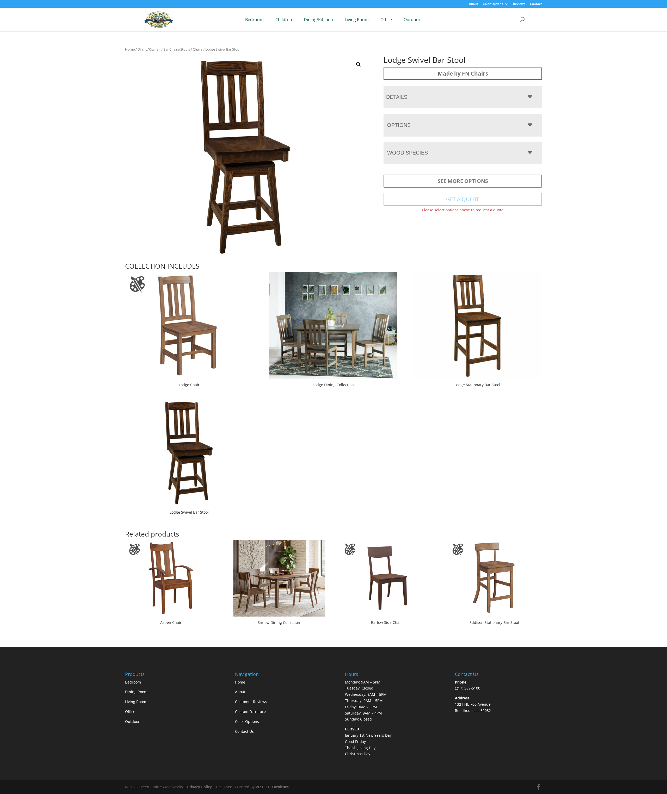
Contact (536, 4)
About (473, 4)
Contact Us (244, 731)
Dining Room (136, 691)
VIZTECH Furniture (272, 786)
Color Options (493, 4)
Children (283, 19)
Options (399, 125)
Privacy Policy (199, 786)
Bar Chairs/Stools (176, 49)
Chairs (197, 49)
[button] (358, 64)
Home (130, 49)
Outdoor (412, 19)
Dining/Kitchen (318, 19)
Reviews (519, 4)
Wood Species (407, 153)
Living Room (357, 19)
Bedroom (254, 19)
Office (386, 19)
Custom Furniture (250, 711)
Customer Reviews (251, 701)
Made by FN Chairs (463, 73)
